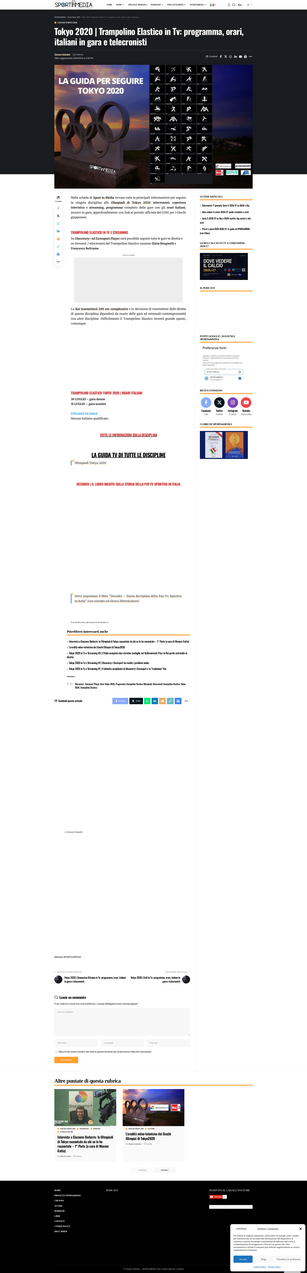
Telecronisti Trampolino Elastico (166, 684)
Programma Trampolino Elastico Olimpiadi (134, 684)
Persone (96, 1129)
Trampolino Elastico (88, 687)
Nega (263, 1259)
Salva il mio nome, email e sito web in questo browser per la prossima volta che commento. (105, 1051)
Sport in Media (103, 197)
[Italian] (213, 5)
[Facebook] (206, 406)
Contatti (180, 1269)
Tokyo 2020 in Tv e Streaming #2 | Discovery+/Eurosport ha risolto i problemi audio (109, 663)
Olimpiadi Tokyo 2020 (90, 463)
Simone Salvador (62, 54)
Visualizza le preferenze (288, 1259)
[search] (233, 5)
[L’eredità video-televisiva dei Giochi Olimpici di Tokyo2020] (154, 1107)
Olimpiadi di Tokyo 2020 (130, 202)
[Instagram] (233, 406)
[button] (300, 1228)
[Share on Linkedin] (235, 56)
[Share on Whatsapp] (230, 56)
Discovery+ (79, 684)
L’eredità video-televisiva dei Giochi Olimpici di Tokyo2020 (97, 647)
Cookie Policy (259, 1267)
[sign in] (229, 4)
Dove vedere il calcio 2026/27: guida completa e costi (225, 212)
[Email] (240, 56)
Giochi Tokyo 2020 (67, 23)
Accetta (243, 1259)
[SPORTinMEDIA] (73, 5)
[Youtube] (246, 406)
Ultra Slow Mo (66, 1132)
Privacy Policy (274, 1267)
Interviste (84, 1129)
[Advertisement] (128, 280)
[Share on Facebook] (220, 56)
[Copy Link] (58, 247)
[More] (250, 56)
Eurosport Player (92, 684)
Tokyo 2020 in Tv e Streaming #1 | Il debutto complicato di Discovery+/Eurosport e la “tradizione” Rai (117, 669)
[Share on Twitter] (225, 56)
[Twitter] (219, 406)
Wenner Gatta (65, 1156)
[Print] (245, 56)
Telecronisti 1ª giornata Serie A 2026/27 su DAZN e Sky (225, 205)
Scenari (151, 1129)
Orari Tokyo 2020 (107, 684)
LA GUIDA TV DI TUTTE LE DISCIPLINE (128, 455)
